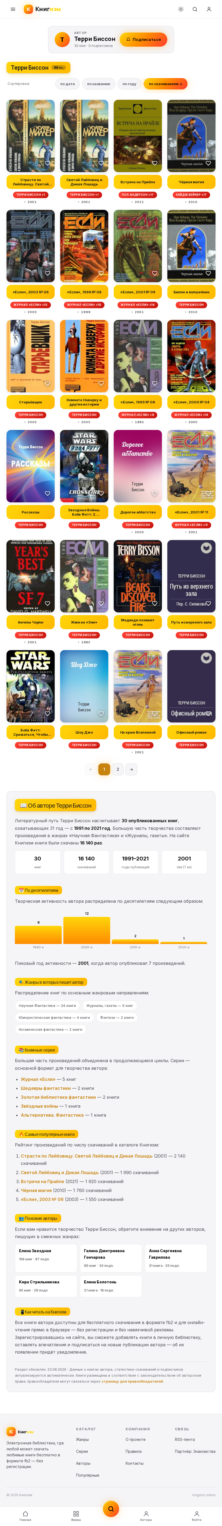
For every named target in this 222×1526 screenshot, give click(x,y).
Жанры (76, 1519)
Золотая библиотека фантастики (58, 1097)
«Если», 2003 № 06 (42, 1199)
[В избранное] (47, 162)
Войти (197, 1519)
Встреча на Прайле (42, 1181)
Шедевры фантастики (46, 1088)
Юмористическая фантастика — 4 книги (54, 1017)
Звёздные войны (39, 1106)
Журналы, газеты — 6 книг (109, 1005)
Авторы (146, 1519)
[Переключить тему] (180, 9)
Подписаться (147, 39)
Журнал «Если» (38, 1079)
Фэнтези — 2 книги (117, 1017)
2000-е (87, 947)
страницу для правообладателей (132, 1381)
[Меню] (12, 9)
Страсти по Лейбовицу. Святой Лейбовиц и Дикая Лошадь (87, 1156)
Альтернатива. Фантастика (52, 1115)
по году (129, 84)
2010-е (135, 947)
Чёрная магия (36, 1190)
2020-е (184, 947)
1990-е (38, 947)
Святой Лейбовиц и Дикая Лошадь (60, 1172)
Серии (82, 1451)
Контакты (134, 1463)
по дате (67, 84)
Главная (25, 1519)
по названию (98, 84)
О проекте (136, 1439)
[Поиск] (194, 9)
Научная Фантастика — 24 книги (47, 1005)
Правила (134, 1451)
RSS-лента (185, 1439)
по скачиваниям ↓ (165, 84)
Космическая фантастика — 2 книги (50, 1029)
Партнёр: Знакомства (195, 1451)
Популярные (87, 1475)
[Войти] (209, 9)
